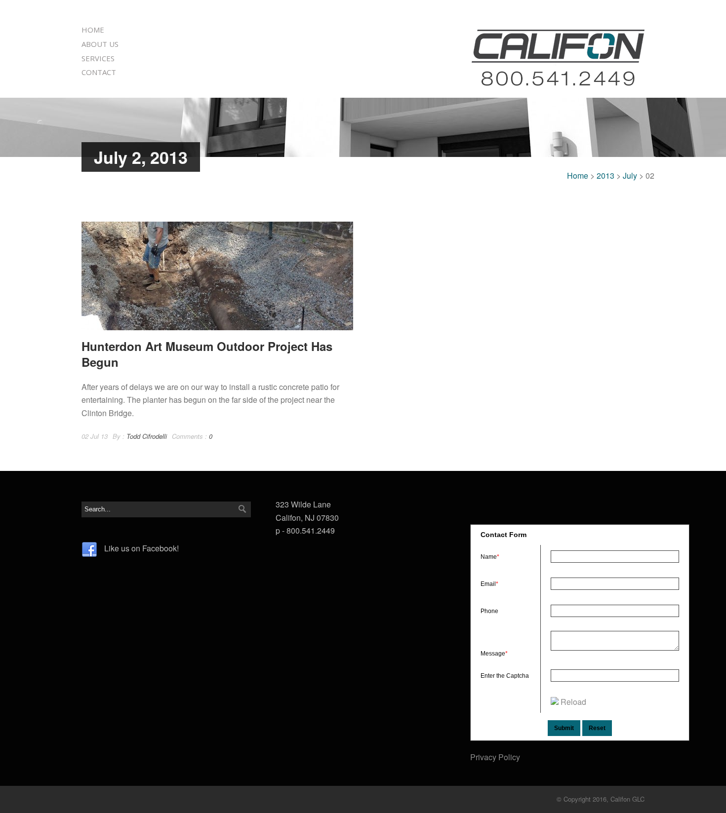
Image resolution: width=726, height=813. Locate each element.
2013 (605, 175)
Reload (573, 701)
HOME (92, 30)
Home (577, 175)
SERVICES (98, 58)
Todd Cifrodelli (146, 436)
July (630, 175)
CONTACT (98, 72)
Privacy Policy (495, 757)
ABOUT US (100, 44)
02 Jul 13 (94, 436)
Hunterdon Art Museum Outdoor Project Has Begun (206, 354)
